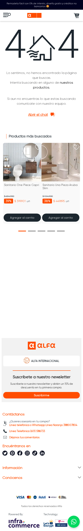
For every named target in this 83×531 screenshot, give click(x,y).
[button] (22, 231)
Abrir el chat (38, 115)
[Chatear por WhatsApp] (74, 522)
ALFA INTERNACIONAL (45, 360)
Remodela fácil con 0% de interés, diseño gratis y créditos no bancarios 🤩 (42, 5)
